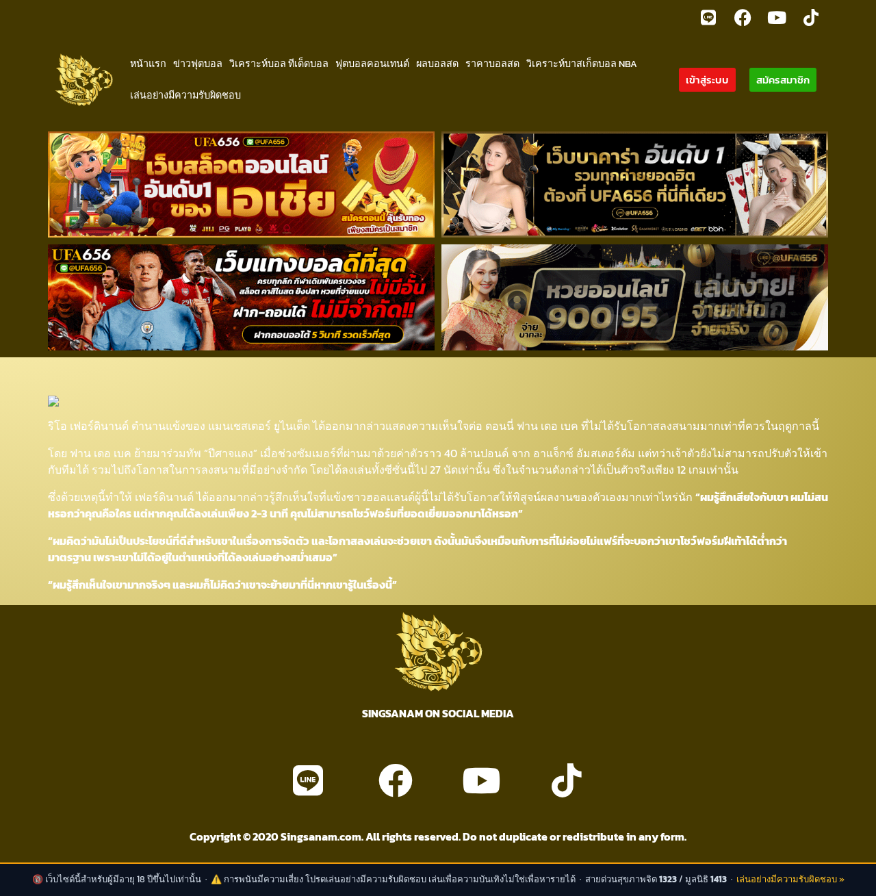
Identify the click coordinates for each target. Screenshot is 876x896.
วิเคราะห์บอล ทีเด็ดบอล (278, 63)
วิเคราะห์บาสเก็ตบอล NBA (581, 63)
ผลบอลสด (437, 63)
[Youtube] (777, 17)
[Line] (708, 17)
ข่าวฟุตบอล (197, 63)
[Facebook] (742, 17)
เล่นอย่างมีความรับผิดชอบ (185, 95)
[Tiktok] (811, 17)
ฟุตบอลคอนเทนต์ (372, 63)
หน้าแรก (148, 63)
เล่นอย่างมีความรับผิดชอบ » (790, 879)
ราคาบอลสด (492, 63)
